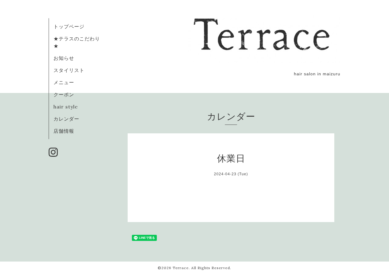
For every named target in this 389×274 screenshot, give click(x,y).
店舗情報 (63, 131)
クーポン (63, 94)
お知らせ (63, 58)
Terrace (181, 267)
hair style (65, 107)
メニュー (63, 82)
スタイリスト (68, 70)
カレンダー (66, 119)
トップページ (68, 26)
